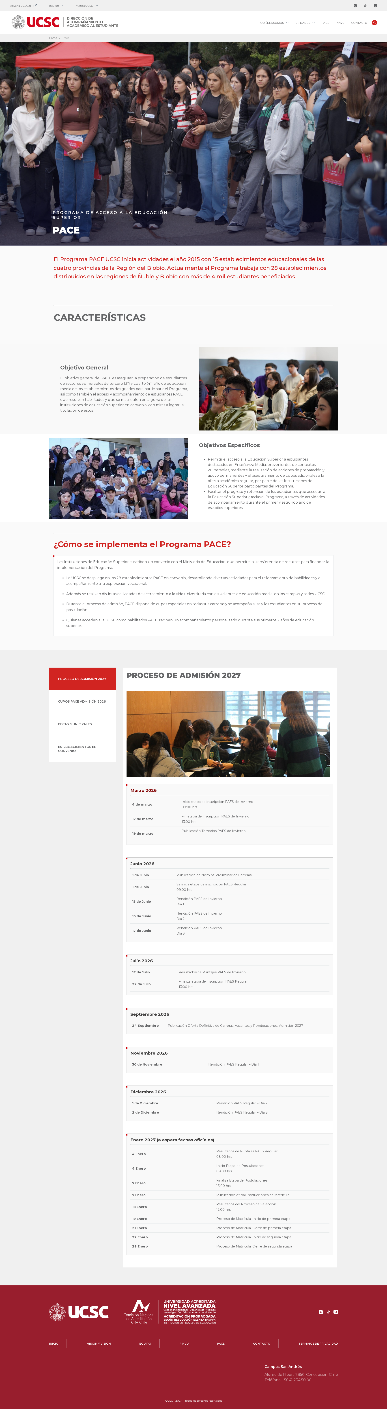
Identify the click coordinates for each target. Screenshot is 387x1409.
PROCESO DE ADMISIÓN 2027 (82, 679)
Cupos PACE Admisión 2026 (82, 701)
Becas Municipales (75, 724)
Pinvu (340, 22)
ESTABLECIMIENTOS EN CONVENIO (77, 749)
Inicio (53, 1343)
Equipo (145, 1343)
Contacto (359, 22)
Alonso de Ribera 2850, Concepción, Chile (301, 1374)
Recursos (53, 5)
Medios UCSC (84, 5)
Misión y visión (99, 1343)
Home (53, 37)
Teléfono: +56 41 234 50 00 (288, 1380)
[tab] (82, 679)
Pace (325, 22)
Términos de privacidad (318, 1343)
